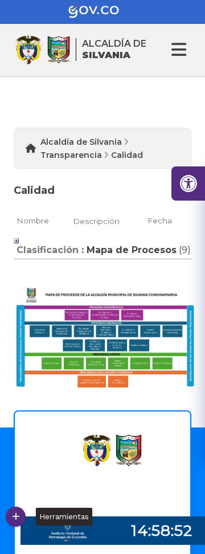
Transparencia (71, 155)
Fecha (159, 220)
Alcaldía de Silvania (81, 142)
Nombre (33, 220)
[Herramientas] (16, 517)
